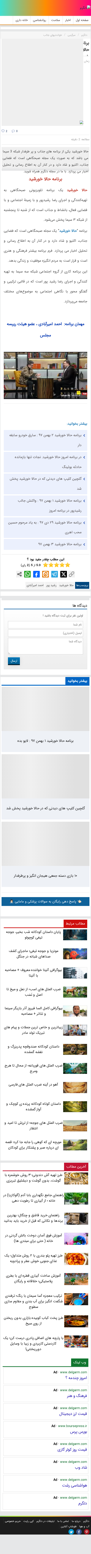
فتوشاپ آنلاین (68, 1526)
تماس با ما (63, 1521)
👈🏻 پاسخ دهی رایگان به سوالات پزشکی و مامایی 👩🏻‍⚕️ (45, 901)
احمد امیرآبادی (35, 585)
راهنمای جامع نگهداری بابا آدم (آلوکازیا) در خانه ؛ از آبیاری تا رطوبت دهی (33, 1197)
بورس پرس (78, 1432)
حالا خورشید (66, 585)
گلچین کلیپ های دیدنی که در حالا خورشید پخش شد (46, 483)
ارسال (14, 660)
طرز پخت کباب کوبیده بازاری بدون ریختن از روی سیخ (33, 1320)
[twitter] (71, 1532)
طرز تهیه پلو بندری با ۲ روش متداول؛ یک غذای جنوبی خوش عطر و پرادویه (33, 1258)
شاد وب (81, 1467)
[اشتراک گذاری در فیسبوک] (36, 574)
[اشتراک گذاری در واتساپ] (27, 574)
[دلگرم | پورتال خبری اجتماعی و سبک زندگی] (85, 8)
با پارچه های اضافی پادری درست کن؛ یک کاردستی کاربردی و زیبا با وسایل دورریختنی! (33, 1343)
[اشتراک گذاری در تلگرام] (54, 574)
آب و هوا (84, 1526)
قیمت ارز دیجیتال (73, 1414)
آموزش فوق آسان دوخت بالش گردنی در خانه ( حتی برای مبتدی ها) (33, 1238)
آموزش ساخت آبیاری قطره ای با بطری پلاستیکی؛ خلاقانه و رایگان (33, 1278)
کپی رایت (28, 1521)
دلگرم (82, 1503)
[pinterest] (86, 1532)
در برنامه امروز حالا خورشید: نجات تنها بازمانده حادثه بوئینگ (48, 462)
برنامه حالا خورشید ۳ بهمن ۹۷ (60, 544)
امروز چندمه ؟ (76, 1378)
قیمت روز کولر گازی (72, 1450)
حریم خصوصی (13, 1521)
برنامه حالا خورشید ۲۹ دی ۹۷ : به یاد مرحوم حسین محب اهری (45, 527)
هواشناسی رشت (74, 1485)
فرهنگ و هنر (77, 1396)
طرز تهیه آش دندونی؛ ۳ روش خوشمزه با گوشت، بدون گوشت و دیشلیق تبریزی (34, 1177)
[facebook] (79, 1532)
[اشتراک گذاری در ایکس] (63, 574)
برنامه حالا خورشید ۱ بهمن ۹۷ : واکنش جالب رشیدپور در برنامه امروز (50, 505)
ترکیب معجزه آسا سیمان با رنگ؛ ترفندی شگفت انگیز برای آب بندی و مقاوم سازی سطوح (33, 1301)
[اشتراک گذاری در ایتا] (45, 574)
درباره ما (76, 1521)
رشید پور (51, 585)
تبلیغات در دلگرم (45, 1521)
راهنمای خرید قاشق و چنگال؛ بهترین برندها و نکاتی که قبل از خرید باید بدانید (33, 1218)
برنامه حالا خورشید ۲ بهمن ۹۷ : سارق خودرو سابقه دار (45, 440)
